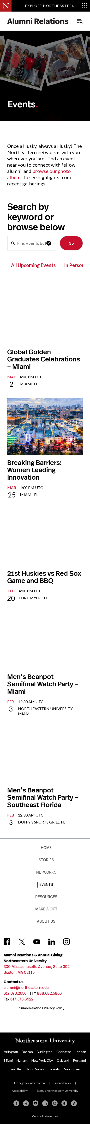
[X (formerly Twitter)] (26, 1103)
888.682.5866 (49, 993)
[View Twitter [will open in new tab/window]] (21, 941)
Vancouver (72, 1069)
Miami (8, 1060)
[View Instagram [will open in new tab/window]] (66, 941)
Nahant (22, 1060)
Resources (46, 897)
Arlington (11, 1052)
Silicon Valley (34, 1069)
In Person (74, 265)
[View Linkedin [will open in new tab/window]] (51, 941)
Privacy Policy (62, 1083)
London (80, 1052)
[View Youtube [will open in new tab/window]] (36, 941)
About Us (46, 921)
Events (46, 884)
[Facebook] (16, 1103)
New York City (42, 1060)
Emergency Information (29, 1083)
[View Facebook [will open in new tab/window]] (7, 941)
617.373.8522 (21, 999)
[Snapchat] (64, 1103)
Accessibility (20, 1090)
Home (46, 847)
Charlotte (63, 1052)
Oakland (63, 1060)
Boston (27, 1052)
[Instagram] (55, 1103)
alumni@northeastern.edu (26, 987)
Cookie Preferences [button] (45, 1116)
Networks (46, 872)
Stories (46, 860)
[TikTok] (74, 1103)
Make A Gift (46, 909)
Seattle (15, 1069)
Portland (79, 1060)
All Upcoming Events (33, 265)
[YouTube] (35, 1103)
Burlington (45, 1052)
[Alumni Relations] (38, 21)
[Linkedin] (45, 1103)
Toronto (54, 1069)
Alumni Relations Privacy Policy (41, 1008)
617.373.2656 (15, 993)
